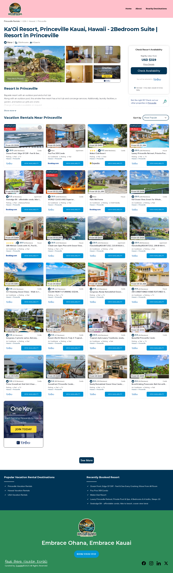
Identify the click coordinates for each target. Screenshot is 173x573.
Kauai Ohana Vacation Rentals (26, 561)
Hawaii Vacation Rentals (19, 490)
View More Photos (15, 78)
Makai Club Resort (98, 153)
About (139, 9)
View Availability (31, 163)
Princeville (42, 21)
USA (24, 21)
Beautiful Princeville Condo (143, 338)
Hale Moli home (96, 199)
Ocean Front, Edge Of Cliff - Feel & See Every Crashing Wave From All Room (123, 486)
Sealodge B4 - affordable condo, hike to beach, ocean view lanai (119, 503)
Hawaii (32, 21)
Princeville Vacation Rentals (20, 486)
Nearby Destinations (156, 9)
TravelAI (19, 566)
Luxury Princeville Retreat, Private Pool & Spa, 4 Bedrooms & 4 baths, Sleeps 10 (125, 499)
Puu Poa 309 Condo (56, 153)
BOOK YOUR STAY (86, 554)
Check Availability (149, 70)
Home (129, 9)
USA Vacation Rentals (17, 495)
